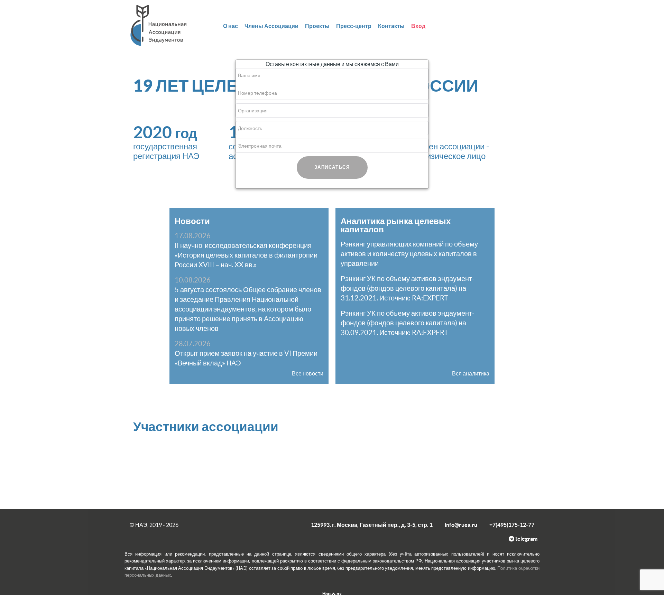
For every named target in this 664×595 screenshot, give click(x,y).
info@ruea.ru (461, 525)
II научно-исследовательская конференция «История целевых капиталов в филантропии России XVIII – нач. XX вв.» (246, 255)
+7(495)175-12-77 (511, 525)
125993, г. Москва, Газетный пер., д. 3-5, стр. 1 (372, 525)
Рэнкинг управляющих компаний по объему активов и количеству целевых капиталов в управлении (409, 253)
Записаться (332, 167)
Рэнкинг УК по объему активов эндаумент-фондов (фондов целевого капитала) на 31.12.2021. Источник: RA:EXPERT (407, 288)
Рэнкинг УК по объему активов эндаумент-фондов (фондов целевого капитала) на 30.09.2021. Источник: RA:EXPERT (407, 322)
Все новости (307, 373)
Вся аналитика (470, 373)
